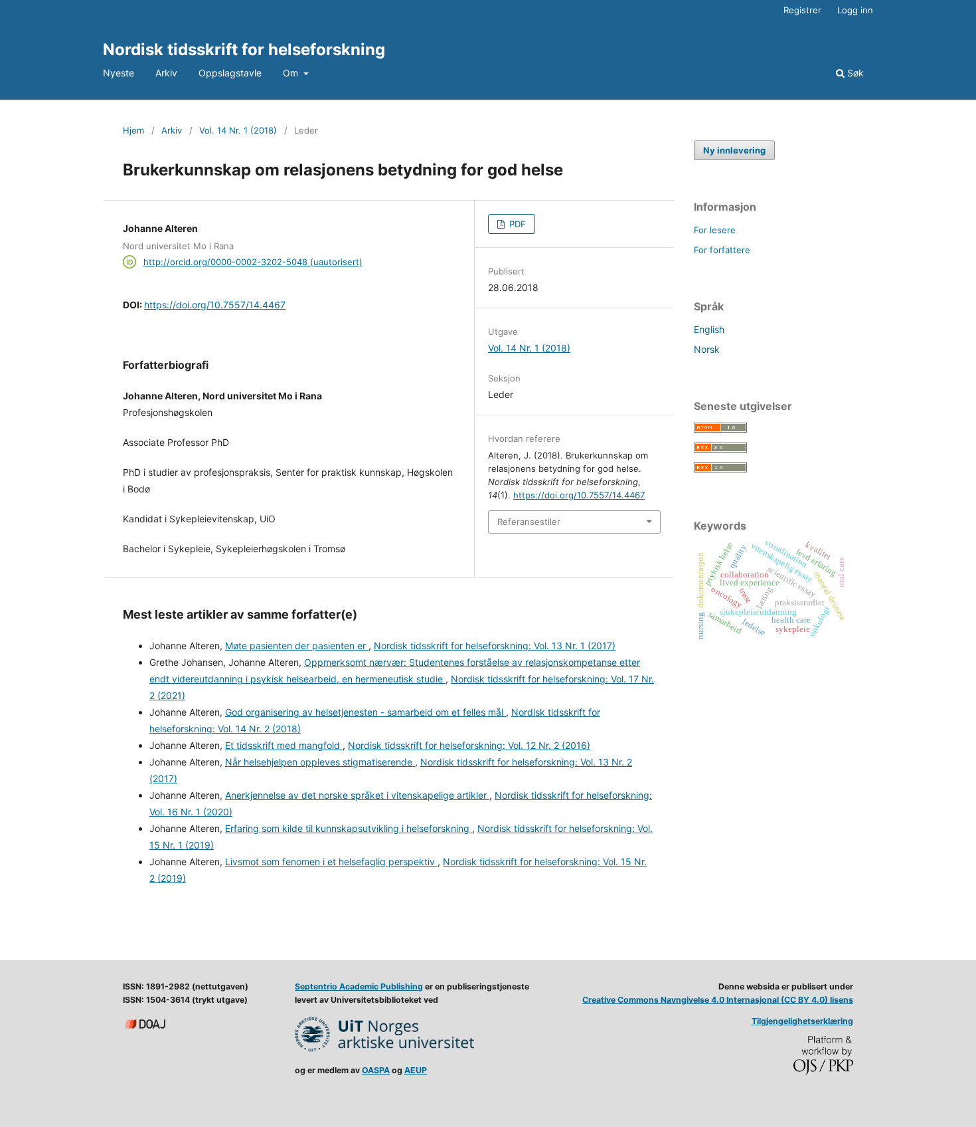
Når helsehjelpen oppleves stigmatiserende (320, 762)
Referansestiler (528, 521)
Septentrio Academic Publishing (359, 986)
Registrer (802, 10)
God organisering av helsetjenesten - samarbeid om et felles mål (365, 712)
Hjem (133, 130)
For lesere (715, 230)
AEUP (415, 1070)
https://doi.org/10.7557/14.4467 (214, 304)
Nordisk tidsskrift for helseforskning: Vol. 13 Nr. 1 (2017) (494, 645)
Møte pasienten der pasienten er (296, 645)
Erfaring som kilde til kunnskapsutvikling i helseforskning (348, 828)
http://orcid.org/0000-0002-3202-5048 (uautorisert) (253, 261)
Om (292, 72)
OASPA (376, 1070)
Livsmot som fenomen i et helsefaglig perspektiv (331, 861)
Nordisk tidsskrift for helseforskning (244, 49)
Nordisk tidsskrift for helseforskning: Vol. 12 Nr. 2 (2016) (469, 745)
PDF (516, 224)
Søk (854, 72)
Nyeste (118, 72)
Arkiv (166, 72)
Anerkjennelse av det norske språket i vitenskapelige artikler (357, 795)
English (709, 329)
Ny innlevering (734, 150)
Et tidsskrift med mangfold (284, 745)
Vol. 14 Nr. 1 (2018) (238, 130)
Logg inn (855, 10)
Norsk (707, 349)
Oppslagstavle (230, 72)
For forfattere (722, 250)
